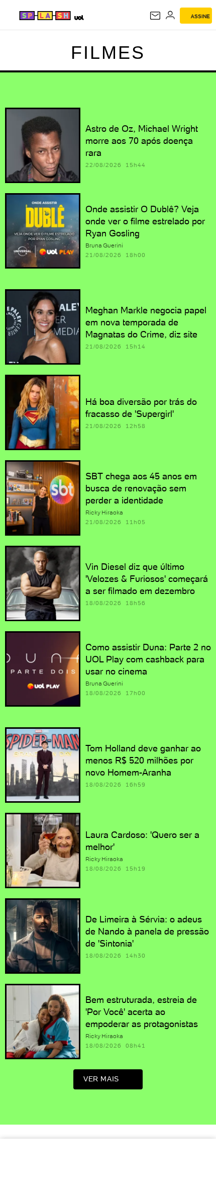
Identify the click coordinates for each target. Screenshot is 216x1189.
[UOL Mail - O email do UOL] (155, 16)
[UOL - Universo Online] (78, 17)
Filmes (108, 52)
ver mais (101, 1079)
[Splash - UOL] (45, 15)
